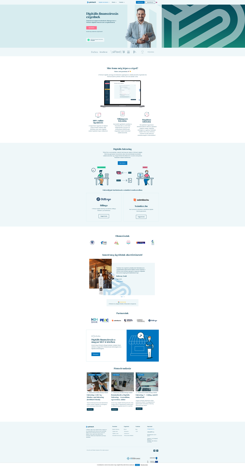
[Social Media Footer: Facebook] (157, 451)
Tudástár (121, 2)
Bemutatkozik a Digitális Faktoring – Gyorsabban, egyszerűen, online (120, 397)
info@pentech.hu (150, 429)
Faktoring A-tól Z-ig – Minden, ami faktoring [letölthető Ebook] (95, 397)
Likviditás (97, 392)
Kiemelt (99, 374)
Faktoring (92, 374)
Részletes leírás (144, 464)
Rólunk (113, 2)
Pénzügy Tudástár (104, 392)
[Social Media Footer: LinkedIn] (154, 451)
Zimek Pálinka (119, 281)
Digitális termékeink (103, 2)
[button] (120, 296)
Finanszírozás (92, 392)
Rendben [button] (137, 464)
